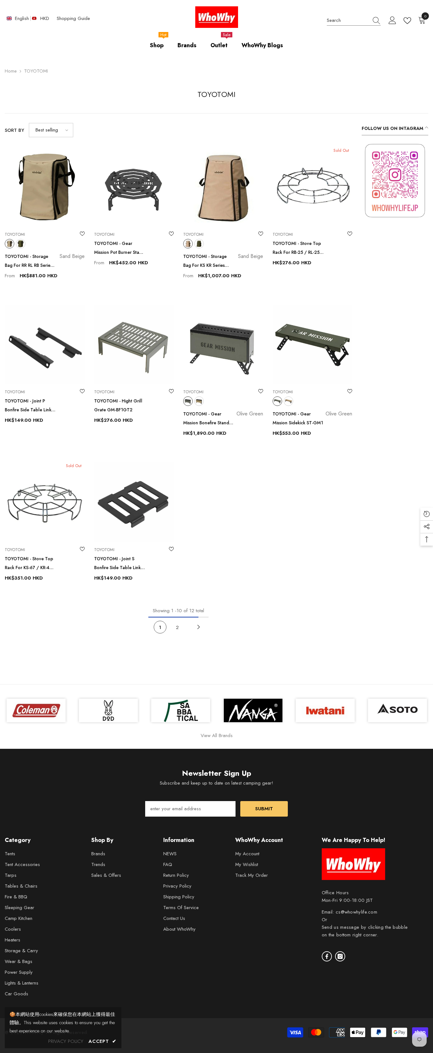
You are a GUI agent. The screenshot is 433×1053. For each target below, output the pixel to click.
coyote (199, 401)
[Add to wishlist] (82, 234)
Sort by (14, 130)
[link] (395, 181)
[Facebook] (327, 956)
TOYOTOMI (36, 70)
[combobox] (348, 21)
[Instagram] (340, 956)
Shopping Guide (73, 18)
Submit (264, 808)
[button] (51, 130)
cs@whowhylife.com (356, 912)
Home (11, 70)
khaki (20, 243)
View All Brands (217, 735)
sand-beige (9, 243)
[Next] (199, 627)
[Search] (354, 21)
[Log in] (392, 20)
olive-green (188, 401)
